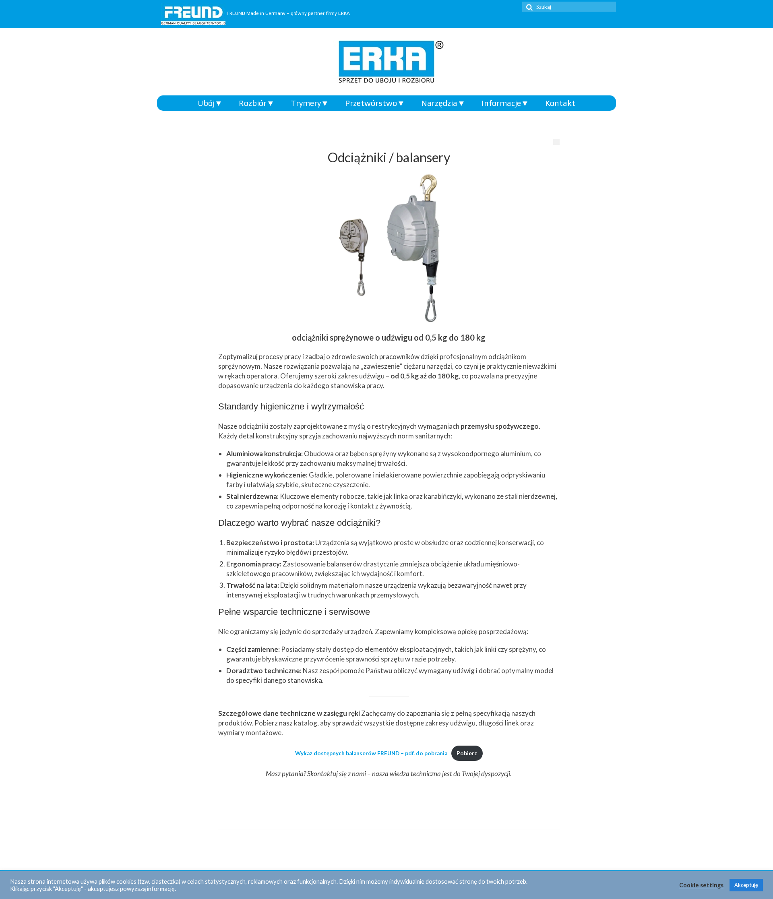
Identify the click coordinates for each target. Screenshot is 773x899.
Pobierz (467, 753)
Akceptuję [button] (746, 885)
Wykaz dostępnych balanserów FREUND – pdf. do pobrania (371, 753)
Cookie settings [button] (701, 885)
